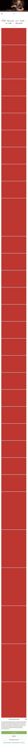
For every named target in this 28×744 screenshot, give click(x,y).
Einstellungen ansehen (14, 739)
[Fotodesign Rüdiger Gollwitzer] (14, 6)
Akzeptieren (14, 732)
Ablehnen (14, 736)
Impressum (23, 742)
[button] (26, 719)
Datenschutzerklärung (7, 742)
